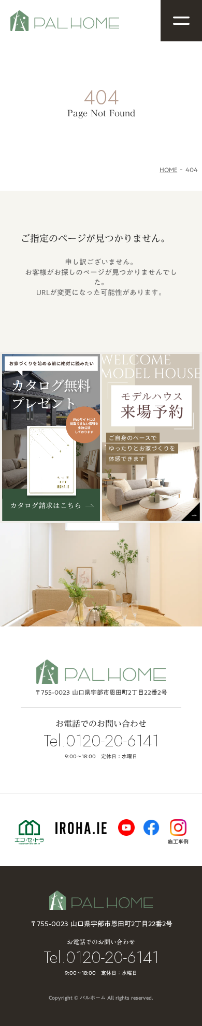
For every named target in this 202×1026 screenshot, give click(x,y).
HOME (168, 169)
